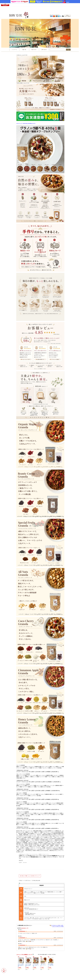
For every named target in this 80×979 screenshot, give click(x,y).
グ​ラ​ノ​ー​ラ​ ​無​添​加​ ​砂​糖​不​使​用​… (20, 965)
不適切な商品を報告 (36, 880)
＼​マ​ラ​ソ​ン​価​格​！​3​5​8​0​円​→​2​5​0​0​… (36, 965)
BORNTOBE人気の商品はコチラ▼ (29, 123)
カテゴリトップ (19, 123)
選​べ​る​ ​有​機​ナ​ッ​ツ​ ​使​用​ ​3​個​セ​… (50, 965)
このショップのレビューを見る (58, 926)
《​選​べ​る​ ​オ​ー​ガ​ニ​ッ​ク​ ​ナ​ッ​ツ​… (43, 965)
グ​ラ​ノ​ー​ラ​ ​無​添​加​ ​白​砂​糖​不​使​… (28, 965)
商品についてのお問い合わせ (25, 880)
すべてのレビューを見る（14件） (57, 925)
